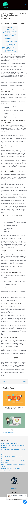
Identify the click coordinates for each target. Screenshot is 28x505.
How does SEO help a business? (9, 29)
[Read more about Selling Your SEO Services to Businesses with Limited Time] (14, 420)
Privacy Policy (14, 488)
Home (14, 487)
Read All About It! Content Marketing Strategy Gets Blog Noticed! (13, 408)
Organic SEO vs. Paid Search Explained (9, 443)
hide (12, 27)
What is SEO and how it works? (9, 48)
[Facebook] (12, 492)
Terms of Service (14, 490)
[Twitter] (14, 492)
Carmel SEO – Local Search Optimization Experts (11, 456)
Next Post (24, 381)
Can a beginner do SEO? (10, 51)
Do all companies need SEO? (8, 40)
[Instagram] (16, 492)
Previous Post (4, 381)
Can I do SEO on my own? (9, 50)
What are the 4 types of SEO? (8, 47)
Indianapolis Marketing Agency (7, 458)
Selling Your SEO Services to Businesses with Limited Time (11, 430)
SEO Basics (3, 20)
